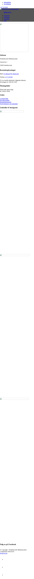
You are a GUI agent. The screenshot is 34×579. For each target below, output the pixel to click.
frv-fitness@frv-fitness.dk (11, 74)
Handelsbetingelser (5, 102)
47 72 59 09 (4, 7)
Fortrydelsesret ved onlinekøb (9, 104)
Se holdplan (7, 4)
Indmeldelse (7, 2)
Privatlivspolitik (4, 100)
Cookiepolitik (4, 98)
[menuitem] (19, 2)
